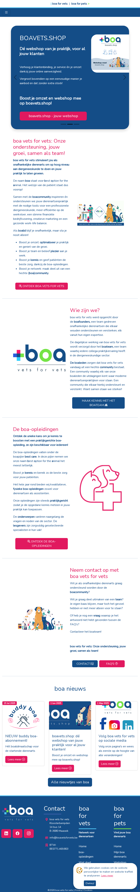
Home (83, 846)
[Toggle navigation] (6, 12)
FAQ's (110, 664)
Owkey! (89, 883)
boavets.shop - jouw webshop (53, 115)
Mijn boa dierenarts (120, 854)
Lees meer (107, 875)
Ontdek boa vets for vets (43, 286)
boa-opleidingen (86, 854)
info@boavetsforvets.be (63, 837)
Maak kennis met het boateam (98, 403)
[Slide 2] (76, 124)
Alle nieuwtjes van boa (70, 782)
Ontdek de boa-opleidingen (43, 543)
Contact (84, 664)
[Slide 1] (70, 124)
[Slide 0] (63, 124)
